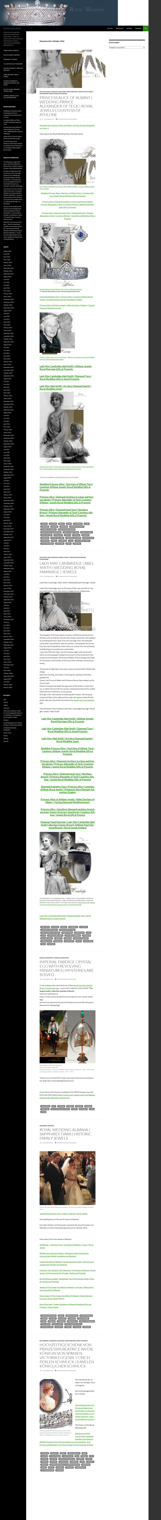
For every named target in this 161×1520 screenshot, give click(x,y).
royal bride (88, 941)
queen (44, 1467)
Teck (71, 540)
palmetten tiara (57, 538)
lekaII (44, 1321)
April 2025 (7, 288)
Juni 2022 (7, 384)
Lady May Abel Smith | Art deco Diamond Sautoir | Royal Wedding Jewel (67, 740)
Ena (77, 1456)
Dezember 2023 (9, 333)
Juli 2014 (6, 622)
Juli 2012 (6, 668)
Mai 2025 (6, 285)
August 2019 (7, 478)
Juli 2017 (6, 543)
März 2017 (7, 551)
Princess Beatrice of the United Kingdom (65, 1464)
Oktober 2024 (8, 305)
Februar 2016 (8, 585)
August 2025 (7, 277)
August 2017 (7, 540)
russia (74, 1109)
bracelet (54, 1453)
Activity (110, 28)
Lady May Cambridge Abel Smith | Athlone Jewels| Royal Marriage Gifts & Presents (66, 367)
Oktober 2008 (8, 673)
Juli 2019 (6, 481)
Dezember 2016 (9, 560)
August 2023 (7, 345)
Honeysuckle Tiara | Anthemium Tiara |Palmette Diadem (66, 92)
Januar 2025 (7, 296)
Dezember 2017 (9, 529)
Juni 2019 (7, 483)
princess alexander (73, 538)
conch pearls (55, 1456)
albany (44, 523)
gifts (89, 932)
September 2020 (9, 444)
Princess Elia (72, 1321)
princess (68, 938)
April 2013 (7, 656)
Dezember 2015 (9, 591)
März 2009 (7, 670)
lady (43, 935)
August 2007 (7, 679)
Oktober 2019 (8, 472)
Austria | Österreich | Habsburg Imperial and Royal (11, 83)
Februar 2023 (8, 362)
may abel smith (47, 938)
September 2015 (9, 600)
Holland (6, 720)
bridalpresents (74, 1453)
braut (61, 1315)
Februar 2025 (8, 294)
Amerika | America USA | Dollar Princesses (11, 96)
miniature (45, 1109)
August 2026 (7, 251)
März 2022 (7, 393)
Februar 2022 (8, 396)
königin (53, 1462)
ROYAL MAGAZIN (12, 28)
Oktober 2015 (8, 597)
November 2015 (9, 594)
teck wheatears (47, 543)
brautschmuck (72, 1315)
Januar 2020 (7, 464)
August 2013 (7, 648)
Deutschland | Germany (49, 92)
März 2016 (7, 583)
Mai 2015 (6, 608)
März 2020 (7, 461)
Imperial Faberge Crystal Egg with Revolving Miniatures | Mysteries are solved (67, 968)
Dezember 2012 (9, 665)
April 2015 (7, 611)
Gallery (6, 705)
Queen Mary (69, 941)
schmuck (63, 540)
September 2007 (9, 676)
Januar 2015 (7, 617)
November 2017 (9, 532)
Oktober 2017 (8, 534)
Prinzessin (45, 540)
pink (82, 1462)
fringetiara (79, 932)
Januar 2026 (7, 265)
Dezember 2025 (9, 268)
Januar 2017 (7, 557)
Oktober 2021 (8, 407)
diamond (64, 526)
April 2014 (7, 631)
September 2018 (9, 509)
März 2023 (7, 359)
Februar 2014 (8, 636)
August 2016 (7, 571)
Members (138, 28)
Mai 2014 (6, 628)
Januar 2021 (7, 432)
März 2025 (7, 291)
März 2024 (7, 325)
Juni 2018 (7, 515)
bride (69, 523)
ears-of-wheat (86, 532)
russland (83, 1109)
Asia (5, 699)
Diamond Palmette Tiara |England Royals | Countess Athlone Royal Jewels (61, 289)
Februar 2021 (8, 430)
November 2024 (9, 302)
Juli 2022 (6, 381)
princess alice (88, 538)
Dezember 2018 (9, 500)
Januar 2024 (7, 330)
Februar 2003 (8, 687)
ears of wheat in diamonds (51, 532)
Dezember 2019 (9, 466)
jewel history (47, 535)
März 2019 (7, 492)
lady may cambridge (73, 935)
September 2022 (9, 376)
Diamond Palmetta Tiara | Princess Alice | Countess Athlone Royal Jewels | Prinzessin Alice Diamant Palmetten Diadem (67, 789)
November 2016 (9, 563)
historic (53, 1318)
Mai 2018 (6, 517)
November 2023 (9, 336)
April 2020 (7, 458)
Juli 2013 (6, 651)
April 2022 (7, 390)
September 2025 (9, 274)
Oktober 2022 (8, 373)
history (53, 1459)
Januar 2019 (7, 498)
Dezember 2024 (9, 299)
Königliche (64, 1462)
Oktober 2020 (8, 441)
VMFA (92, 1109)
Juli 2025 (6, 279)
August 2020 (7, 447)
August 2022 (7, 379)
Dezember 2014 (9, 619)
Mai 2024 (6, 319)
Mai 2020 (6, 455)
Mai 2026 (6, 254)
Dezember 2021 (9, 401)
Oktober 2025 (8, 271)
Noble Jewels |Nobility (11, 50)
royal (54, 540)
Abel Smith (45, 927)
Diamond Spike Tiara (67, 930)
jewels (67, 535)
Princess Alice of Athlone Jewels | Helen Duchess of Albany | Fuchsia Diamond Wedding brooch (67, 801)
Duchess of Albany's (49, 529)
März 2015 (7, 614)
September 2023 (9, 342)
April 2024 (7, 322)
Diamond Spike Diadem (49, 930)
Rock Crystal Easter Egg (60, 1109)
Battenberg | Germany (48, 1341)
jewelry (80, 1459)
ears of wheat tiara (71, 532)
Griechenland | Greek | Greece (11, 75)
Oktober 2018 (8, 506)
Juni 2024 (7, 316)
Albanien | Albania (47, 1126)
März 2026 (7, 260)
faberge (70, 1106)
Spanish (6, 741)
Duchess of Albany (77, 526)
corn (87, 523)
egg (54, 1106)
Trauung (77, 1327)
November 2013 (9, 639)
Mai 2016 (6, 577)
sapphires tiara (47, 1327)
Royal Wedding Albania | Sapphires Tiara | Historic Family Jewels (65, 1134)
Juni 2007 (7, 682)
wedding (77, 543)
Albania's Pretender (49, 1315)
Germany (6, 708)
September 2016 (9, 568)
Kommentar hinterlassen (67, 119)
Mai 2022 (6, 387)
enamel (84, 1456)
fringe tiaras (67, 932)
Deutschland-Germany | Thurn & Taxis (12, 90)
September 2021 (9, 410)
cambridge (78, 523)
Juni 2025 (7, 282)
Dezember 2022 (9, 367)
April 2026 (7, 257)
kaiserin (88, 1106)
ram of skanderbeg (87, 1321)
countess (83, 927)
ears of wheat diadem (67, 529)
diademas (45, 526)
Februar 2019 (8, 495)
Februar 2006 (8, 685)
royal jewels (57, 1324)
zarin (43, 1112)
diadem (44, 1318)
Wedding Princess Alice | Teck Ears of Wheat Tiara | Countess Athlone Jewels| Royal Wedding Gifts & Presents (66, 487)
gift (91, 1456)
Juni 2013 (7, 653)
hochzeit (62, 1318)
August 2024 (7, 311)
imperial (79, 1106)
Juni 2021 (7, 418)
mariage (86, 535)
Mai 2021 (6, 421)
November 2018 (9, 503)
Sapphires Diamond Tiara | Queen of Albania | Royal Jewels (63, 1213)
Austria (6, 702)
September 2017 (9, 537)
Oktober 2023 (8, 339)
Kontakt (129, 28)
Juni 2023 (7, 350)
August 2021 (7, 413)
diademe (54, 526)
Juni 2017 (7, 546)
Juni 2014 (7, 625)
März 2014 (7, 634)
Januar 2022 (7, 398)
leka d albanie (83, 1318)
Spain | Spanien (82, 1341)
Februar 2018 (8, 523)
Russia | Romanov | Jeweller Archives (54, 958)
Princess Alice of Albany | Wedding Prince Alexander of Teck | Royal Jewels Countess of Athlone (66, 106)
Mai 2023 (6, 353)
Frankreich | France (10, 59)
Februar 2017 (8, 554)
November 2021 (9, 404)
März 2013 (7, 659)
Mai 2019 (6, 486)
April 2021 (7, 424)
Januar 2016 (7, 588)
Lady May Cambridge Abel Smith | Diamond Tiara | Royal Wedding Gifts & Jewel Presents (65, 377)
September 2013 (9, 645)
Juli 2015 (6, 605)
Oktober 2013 (8, 642)
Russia (6, 736)
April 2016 (7, 580)
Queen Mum (7, 733)
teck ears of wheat (83, 540)
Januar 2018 (7, 526)
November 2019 (9, 469)
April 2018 (7, 520)
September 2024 (9, 308)
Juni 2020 (7, 452)
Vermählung (80, 1467)
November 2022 (9, 370)
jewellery (58, 535)
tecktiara (60, 543)
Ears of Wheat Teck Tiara (50, 932)
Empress (61, 1106)
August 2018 (7, 512)
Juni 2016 (7, 574)
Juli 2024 (6, 313)
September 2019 (9, 475)
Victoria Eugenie (47, 1470)
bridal (61, 523)
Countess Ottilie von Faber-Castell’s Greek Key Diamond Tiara (12, 122)
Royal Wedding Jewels (73, 1324)
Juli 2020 (6, 449)
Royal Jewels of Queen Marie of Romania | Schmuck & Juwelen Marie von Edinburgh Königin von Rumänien (13, 199)
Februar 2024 (8, 328)
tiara (69, 543)
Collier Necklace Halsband (13, 64)
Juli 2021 (6, 415)
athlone (53, 523)
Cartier (44, 1456)
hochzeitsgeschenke (67, 1459)
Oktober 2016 (8, 566)
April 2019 (7, 489)
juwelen (76, 535)
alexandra (45, 1106)
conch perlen (68, 1456)
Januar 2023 (7, 364)
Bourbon (45, 1453)
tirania (68, 1327)
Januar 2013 (7, 662)
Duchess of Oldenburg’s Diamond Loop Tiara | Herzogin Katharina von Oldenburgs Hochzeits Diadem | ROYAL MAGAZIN (12, 175)
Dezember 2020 (9, 435)
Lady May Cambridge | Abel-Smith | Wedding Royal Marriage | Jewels (67, 567)
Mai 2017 (6, 549)
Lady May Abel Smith (55, 935)
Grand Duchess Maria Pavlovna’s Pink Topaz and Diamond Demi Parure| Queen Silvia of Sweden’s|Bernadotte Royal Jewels (13, 145)
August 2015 (7, 602)
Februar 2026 (8, 262)
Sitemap (6, 738)
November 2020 (9, 438)
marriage (45, 538)
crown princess (86, 1315)
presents (58, 938)
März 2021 (7, 427)
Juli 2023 (6, 347)
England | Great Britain (68, 92)
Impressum (119, 28)
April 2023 (7, 356)
